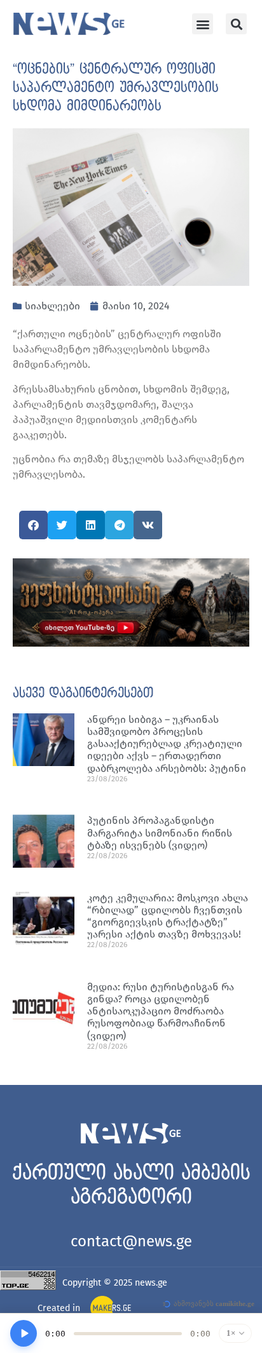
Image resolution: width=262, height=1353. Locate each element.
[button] (202, 23)
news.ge (151, 1282)
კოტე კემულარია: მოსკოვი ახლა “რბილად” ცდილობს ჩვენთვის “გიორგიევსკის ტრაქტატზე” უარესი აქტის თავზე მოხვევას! (167, 916)
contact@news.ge (131, 1241)
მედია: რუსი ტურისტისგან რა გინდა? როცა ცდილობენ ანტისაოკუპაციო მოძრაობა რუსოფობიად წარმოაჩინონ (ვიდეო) (160, 1011)
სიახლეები (52, 306)
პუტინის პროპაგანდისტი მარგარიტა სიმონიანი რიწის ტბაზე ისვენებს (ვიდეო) (159, 832)
